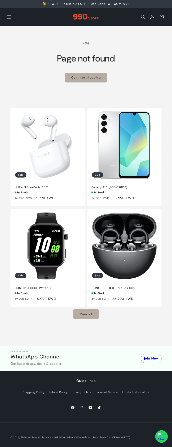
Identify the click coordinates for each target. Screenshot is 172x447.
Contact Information (135, 392)
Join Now (151, 358)
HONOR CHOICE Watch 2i (33, 288)
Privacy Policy (81, 392)
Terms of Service (106, 392)
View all (86, 314)
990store (26, 437)
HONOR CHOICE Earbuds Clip (113, 288)
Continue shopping (86, 77)
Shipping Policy (33, 392)
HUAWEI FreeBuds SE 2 (31, 187)
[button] (8, 17)
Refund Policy (58, 392)
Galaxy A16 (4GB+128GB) (109, 187)
